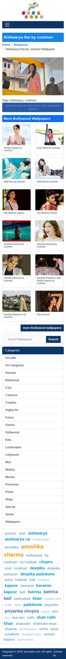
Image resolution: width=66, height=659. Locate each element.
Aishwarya (16, 100)
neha (17, 604)
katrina (34, 592)
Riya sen (18, 617)
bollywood (34, 555)
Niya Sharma (43, 314)
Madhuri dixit (52, 598)
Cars (8, 387)
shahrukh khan (45, 624)
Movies (10, 477)
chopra (45, 562)
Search (53, 339)
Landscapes (13, 447)
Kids (8, 439)
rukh (30, 617)
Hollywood (12, 432)
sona (54, 629)
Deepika (37, 568)
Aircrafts (10, 357)
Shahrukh (23, 624)
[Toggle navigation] (7, 24)
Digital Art (11, 410)
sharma (11, 629)
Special (10, 506)
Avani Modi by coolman (48, 148)
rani (55, 611)
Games (10, 424)
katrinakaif (22, 598)
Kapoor (11, 585)
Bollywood (20, 44)
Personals (12, 484)
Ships (9, 499)
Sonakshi (12, 634)
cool (8, 568)
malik (8, 604)
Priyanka (51, 605)
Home (6, 44)
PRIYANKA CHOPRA (22, 610)
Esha (9, 580)
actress (10, 533)
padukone (32, 604)
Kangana (43, 579)
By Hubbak (28, 562)
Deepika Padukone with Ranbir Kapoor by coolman (49, 281)
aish (22, 533)
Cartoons (11, 395)
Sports (9, 514)
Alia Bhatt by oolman (14, 213)
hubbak (21, 580)
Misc (8, 462)
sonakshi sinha (31, 634)
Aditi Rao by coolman (14, 181)
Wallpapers (12, 521)
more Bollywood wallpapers (42, 327)
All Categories (14, 365)
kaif (32, 580)
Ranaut (45, 611)
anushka (12, 547)
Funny (9, 417)
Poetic (9, 491)
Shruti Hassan (28, 629)
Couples (10, 402)
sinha (43, 629)
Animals (10, 372)
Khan (37, 598)
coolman (30, 100)
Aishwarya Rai (17, 539)
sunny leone (25, 639)
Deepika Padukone (37, 574)
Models (10, 469)
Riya (7, 617)
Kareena (27, 586)
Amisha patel (41, 539)
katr (22, 592)
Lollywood (12, 454)
